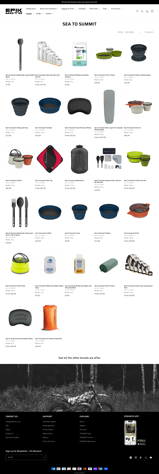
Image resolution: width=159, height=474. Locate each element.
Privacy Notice (48, 429)
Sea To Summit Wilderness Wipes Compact (77, 76)
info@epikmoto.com (13, 422)
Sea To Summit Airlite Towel (105, 286)
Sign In (82, 422)
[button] (32, 9)
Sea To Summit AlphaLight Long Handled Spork (20, 76)
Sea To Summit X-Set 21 (132, 128)
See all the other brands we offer (79, 358)
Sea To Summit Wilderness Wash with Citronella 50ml (78, 287)
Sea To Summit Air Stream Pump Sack (48, 339)
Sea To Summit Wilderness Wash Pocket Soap (49, 287)
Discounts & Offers (12, 437)
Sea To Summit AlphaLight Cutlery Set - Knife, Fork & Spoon (20, 234)
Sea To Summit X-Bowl (103, 233)
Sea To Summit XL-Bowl (43, 128)
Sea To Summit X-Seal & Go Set (135, 181)
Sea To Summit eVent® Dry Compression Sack (138, 287)
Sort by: (120, 32)
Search (8, 429)
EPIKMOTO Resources (87, 441)
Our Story (83, 429)
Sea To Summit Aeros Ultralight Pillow (19, 339)
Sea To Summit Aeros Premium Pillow (78, 128)
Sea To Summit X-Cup (72, 233)
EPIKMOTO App (85, 433)
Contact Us (10, 433)
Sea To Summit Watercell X (74, 181)
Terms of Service (49, 441)
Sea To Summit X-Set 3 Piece (105, 75)
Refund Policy (48, 433)
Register (83, 426)
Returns (45, 437)
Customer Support (49, 422)
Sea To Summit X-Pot (131, 233)
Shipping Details (49, 426)
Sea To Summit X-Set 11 (14, 181)
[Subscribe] (43, 457)
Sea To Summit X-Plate (43, 233)
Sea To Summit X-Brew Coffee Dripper (137, 75)
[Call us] (142, 11)
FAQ (7, 426)
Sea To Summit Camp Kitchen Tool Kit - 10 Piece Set (108, 181)
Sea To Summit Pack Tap (43, 181)
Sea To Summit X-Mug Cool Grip (17, 128)
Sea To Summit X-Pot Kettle (15, 286)
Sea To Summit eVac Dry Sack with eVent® (47, 76)
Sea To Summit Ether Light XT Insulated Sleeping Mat (109, 129)
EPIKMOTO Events (86, 437)
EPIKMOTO (82, 473)
